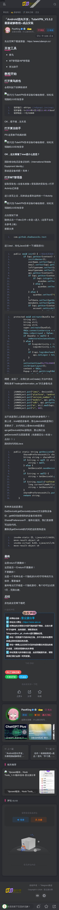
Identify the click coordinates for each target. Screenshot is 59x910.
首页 (7, 12)
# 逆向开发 (11, 676)
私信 (51, 30)
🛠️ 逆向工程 (28, 12)
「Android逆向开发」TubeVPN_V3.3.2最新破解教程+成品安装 (28, 21)
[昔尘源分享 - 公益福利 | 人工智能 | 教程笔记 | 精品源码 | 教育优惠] (13, 890)
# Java (23, 676)
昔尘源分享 (48, 889)
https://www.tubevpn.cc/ (39, 41)
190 (38, 715)
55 (26, 715)
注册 (40, 819)
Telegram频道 (46, 885)
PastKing (16, 28)
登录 (22, 819)
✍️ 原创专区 (16, 12)
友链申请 (33, 885)
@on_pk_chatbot (22, 633)
